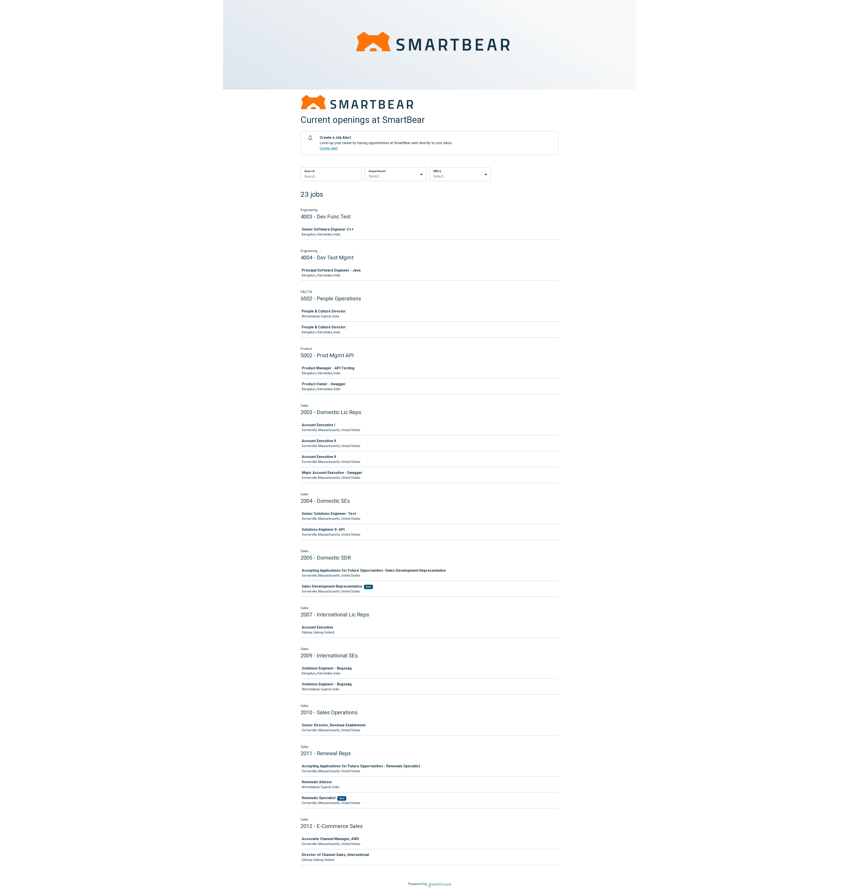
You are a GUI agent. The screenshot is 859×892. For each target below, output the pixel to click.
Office (437, 171)
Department (377, 171)
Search (309, 171)
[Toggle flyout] (421, 174)
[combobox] (369, 176)
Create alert (329, 148)
